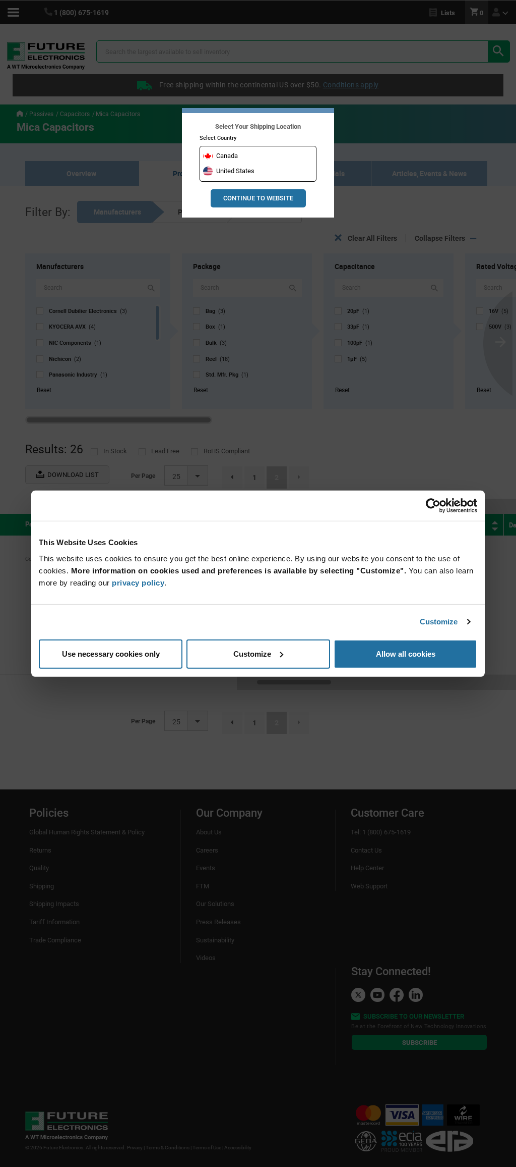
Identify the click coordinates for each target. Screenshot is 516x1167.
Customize (439, 621)
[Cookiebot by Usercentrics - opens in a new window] (433, 505)
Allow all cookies (405, 653)
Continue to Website (258, 198)
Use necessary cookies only (111, 653)
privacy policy (138, 582)
